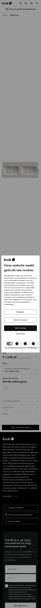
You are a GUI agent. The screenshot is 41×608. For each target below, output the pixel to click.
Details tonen (20, 333)
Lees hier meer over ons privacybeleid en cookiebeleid (20, 302)
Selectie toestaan (20, 320)
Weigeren (20, 312)
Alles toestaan (20, 328)
